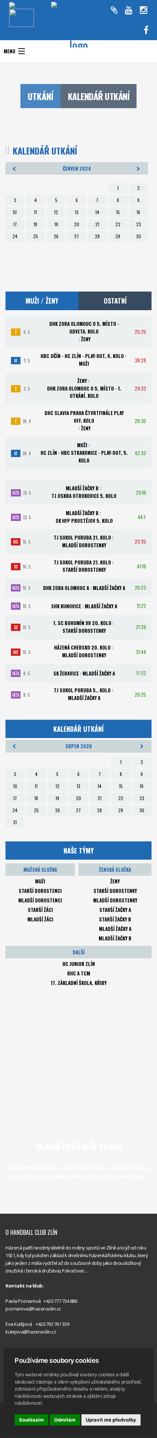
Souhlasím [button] (31, 1420)
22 (117, 224)
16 (138, 212)
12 (56, 212)
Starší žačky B (115, 919)
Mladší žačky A (115, 928)
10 (15, 212)
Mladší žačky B (115, 938)
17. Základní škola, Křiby (79, 982)
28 (97, 236)
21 (97, 224)
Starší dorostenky (115, 890)
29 (117, 236)
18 (35, 224)
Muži (40, 881)
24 (15, 236)
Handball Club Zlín (119, 37)
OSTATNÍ (115, 300)
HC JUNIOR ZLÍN (78, 963)
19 (56, 224)
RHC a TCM (78, 973)
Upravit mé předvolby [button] (111, 1420)
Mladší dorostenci (40, 900)
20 (76, 224)
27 (76, 236)
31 (15, 822)
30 (138, 236)
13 (76, 212)
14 (97, 212)
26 (56, 236)
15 (118, 212)
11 (35, 212)
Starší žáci (40, 909)
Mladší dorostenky (115, 900)
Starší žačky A (115, 909)
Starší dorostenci (40, 890)
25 (35, 236)
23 (138, 224)
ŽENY (115, 881)
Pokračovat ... (74, 1271)
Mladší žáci (40, 919)
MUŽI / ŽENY (42, 300)
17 (15, 224)
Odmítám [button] (65, 1420)
